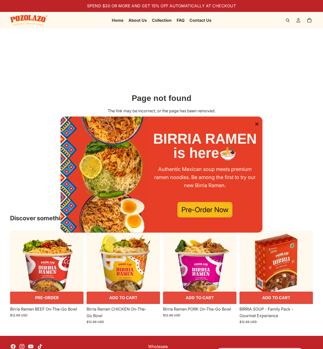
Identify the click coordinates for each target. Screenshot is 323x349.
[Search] (287, 20)
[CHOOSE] (75, 296)
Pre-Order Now (204, 209)
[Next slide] (76, 267)
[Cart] (309, 20)
